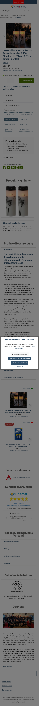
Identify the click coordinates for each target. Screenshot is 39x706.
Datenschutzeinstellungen (19, 354)
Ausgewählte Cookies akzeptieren (20, 358)
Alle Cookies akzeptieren (19, 363)
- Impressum (19, 367)
